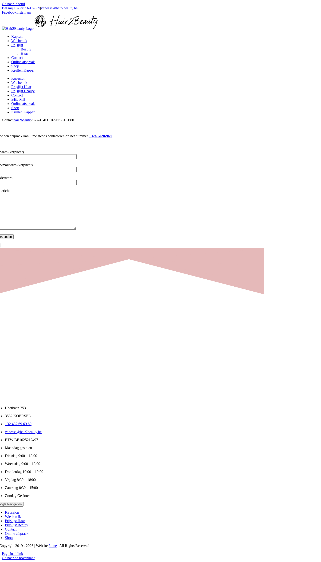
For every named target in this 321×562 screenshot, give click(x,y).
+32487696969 (100, 136)
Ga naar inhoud (13, 4)
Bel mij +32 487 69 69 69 (21, 8)
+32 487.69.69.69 (18, 424)
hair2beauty (22, 120)
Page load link (12, 554)
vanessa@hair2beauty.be (59, 8)
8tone (53, 546)
